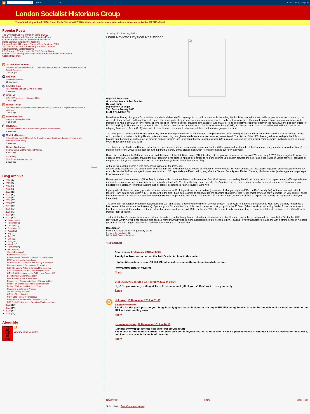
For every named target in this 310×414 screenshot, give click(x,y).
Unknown (120, 300)
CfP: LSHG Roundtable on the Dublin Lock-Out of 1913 (31, 273)
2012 (8, 305)
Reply (118, 272)
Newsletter (130, 235)
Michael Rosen (13, 105)
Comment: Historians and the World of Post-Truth (26, 39)
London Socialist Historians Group (67, 14)
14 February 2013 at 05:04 (160, 281)
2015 (8, 212)
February (12, 247)
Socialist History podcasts (18, 291)
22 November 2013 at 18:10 (154, 324)
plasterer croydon (126, 304)
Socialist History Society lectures (18, 49)
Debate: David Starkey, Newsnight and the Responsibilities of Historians (37, 53)
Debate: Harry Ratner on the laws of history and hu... (30, 281)
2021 (8, 194)
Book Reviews (119, 235)
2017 (8, 206)
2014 (8, 214)
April (10, 241)
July (10, 234)
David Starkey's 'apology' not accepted (21, 42)
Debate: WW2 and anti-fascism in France (25, 286)
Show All (94, 167)
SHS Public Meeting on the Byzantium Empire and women (32, 302)
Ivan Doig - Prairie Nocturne (18, 119)
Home (207, 400)
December (12, 220)
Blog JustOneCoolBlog (129, 281)
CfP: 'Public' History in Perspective (22, 297)
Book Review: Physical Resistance (22, 278)
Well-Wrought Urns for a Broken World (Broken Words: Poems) (33, 129)
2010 (8, 310)
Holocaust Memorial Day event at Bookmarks (27, 265)
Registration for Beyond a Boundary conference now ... (31, 257)
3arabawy (11, 156)
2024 (8, 186)
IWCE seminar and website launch (22, 260)
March (11, 244)
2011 (8, 308)
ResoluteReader (14, 116)
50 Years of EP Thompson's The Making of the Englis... (31, 262)
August (11, 231)
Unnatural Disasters (15, 79)
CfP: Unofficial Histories (17, 294)
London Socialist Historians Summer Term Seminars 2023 (30, 44)
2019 (8, 200)
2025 (8, 183)
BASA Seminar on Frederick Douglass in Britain (27, 299)
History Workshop (15, 147)
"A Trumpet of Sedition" (18, 64)
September (13, 228)
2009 (8, 313)
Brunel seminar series (16, 255)
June (10, 236)
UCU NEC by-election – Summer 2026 (22, 98)
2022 (8, 192)
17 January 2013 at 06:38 (146, 251)
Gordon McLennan (11, 56)
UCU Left (10, 95)
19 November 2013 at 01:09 (144, 300)
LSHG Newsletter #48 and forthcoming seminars (28, 270)
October (11, 225)
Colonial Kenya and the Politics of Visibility (24, 150)
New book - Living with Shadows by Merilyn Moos (26, 37)
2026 (8, 180)
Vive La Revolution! (15, 252)
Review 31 (11, 126)
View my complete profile (26, 332)
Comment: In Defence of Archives (21, 289)
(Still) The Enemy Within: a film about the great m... (29, 268)
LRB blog (10, 76)
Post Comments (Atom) (133, 406)
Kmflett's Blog (13, 86)
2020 (8, 197)
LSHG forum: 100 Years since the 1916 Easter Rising (28, 51)
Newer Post (112, 400)
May (10, 239)
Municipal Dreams (15, 135)
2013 (8, 217)
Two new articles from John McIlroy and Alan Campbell (28, 46)
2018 (8, 203)
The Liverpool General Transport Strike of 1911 (25, 35)
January (11, 249)
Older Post (302, 400)
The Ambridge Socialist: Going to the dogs (24, 89)
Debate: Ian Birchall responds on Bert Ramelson (28, 284)
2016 (8, 209)
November (12, 223)
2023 (8, 189)
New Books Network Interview (19, 159)
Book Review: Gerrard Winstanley (22, 276)
